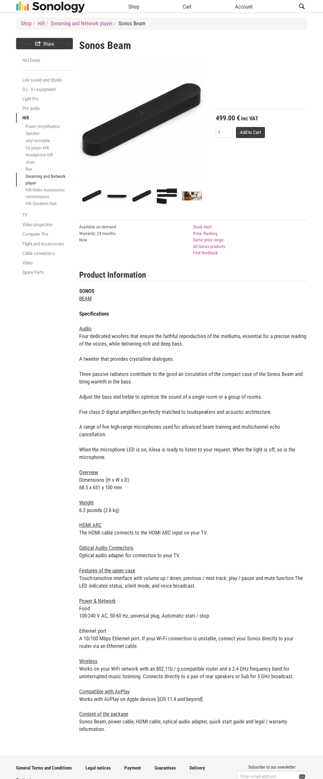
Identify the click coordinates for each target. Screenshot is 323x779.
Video (27, 263)
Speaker (33, 133)
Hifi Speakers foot (41, 203)
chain (30, 162)
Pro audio (31, 108)
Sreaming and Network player (45, 179)
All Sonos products (209, 246)
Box (29, 169)
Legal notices (98, 768)
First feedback (205, 252)
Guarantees (165, 768)
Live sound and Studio (42, 80)
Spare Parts (33, 272)
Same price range (208, 239)
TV (24, 215)
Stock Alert (202, 226)
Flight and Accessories (43, 244)
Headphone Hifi (39, 154)
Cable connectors (38, 253)
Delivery (197, 768)
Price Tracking (205, 233)
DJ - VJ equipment (39, 89)
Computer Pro (35, 234)
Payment (132, 768)
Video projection (37, 224)
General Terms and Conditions (44, 768)
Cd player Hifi (37, 147)
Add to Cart (250, 132)
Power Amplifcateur (43, 126)
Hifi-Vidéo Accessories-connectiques (45, 193)
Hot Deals (31, 60)
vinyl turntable (38, 140)
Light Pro (30, 99)
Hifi (25, 118)
